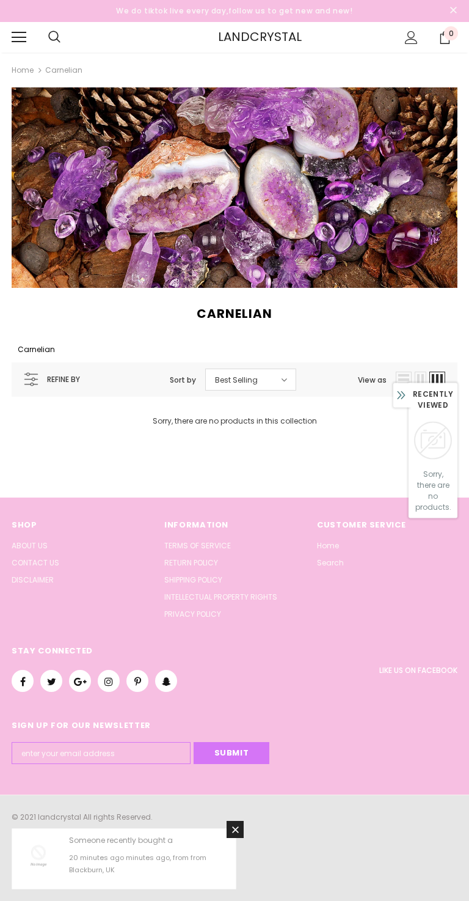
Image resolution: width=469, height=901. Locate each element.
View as (372, 380)
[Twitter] (51, 681)
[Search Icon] (54, 37)
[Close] (235, 829)
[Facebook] (23, 681)
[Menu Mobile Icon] (19, 37)
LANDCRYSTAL (236, 37)
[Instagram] (109, 681)
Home (23, 70)
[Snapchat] (166, 681)
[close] (453, 11)
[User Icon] (411, 37)
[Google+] (80, 681)
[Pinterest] (137, 681)
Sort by (183, 380)
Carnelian (63, 70)
